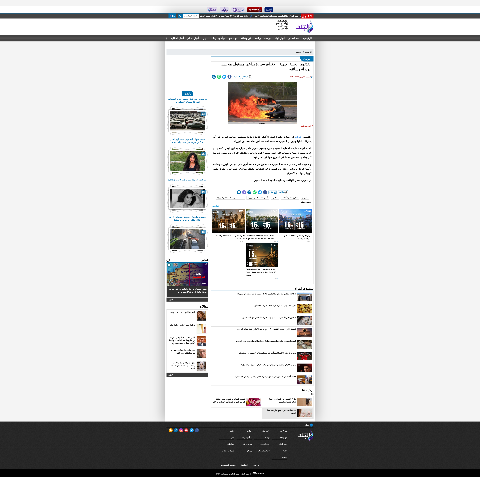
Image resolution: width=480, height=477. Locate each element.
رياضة (258, 38)
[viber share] (244, 192)
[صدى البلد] (305, 26)
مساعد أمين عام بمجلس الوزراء (230, 197)
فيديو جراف (247, 444)
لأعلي (307, 425)
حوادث (267, 38)
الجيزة (275, 197)
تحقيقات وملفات (228, 451)
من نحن (256, 465)
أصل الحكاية (177, 38)
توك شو (233, 38)
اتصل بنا (244, 465)
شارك (236, 77)
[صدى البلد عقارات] (224, 9)
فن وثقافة (246, 38)
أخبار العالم (193, 38)
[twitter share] (224, 77)
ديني (204, 38)
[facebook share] (230, 77)
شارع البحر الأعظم (290, 197)
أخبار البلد (280, 38)
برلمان (249, 451)
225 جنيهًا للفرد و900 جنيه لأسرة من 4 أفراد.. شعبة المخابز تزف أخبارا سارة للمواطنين (278, 16)
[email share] (214, 77)
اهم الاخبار (294, 38)
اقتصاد (285, 451)
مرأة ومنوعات (218, 38)
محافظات (230, 444)
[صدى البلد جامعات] (238, 9)
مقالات (284, 457)
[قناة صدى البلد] (268, 9)
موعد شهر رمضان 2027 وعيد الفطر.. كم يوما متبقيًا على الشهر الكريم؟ (206, 16)
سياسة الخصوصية (228, 465)
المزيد (170, 299)
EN (173, 16)
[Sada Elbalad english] (212, 9)
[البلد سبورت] (254, 9)
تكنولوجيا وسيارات (263, 451)
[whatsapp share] (219, 77)
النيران (305, 197)
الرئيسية (307, 38)
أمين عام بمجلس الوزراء (258, 197)
